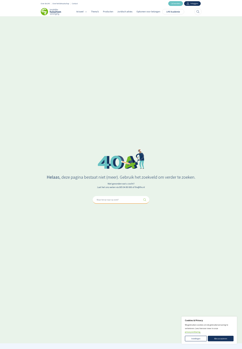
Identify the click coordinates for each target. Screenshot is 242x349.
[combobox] (121, 200)
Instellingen (195, 338)
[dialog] (209, 330)
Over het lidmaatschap (60, 3)
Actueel (80, 11)
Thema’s (95, 11)
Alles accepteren (220, 338)
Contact (75, 3)
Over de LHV (45, 3)
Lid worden (175, 3)
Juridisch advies (124, 11)
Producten (108, 11)
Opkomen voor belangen (148, 11)
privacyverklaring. (193, 332)
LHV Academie (173, 11)
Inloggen (194, 3)
